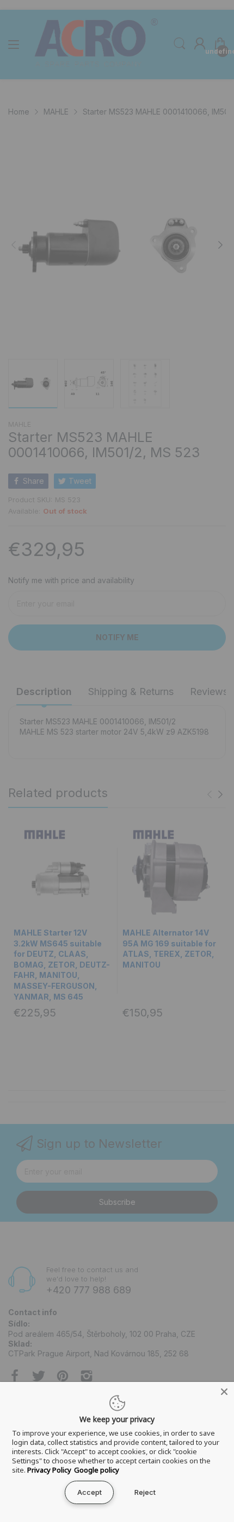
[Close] (224, 1391)
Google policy (96, 1470)
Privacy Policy (49, 1470)
